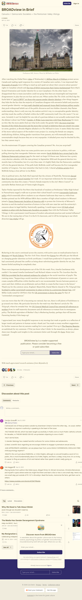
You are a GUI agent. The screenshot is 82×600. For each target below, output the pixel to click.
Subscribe (67, 3)
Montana (5, 255)
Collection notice (54, 585)
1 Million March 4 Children (56, 79)
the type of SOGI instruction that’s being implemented (48, 87)
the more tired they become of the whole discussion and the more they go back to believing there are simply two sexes (40, 124)
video (30, 79)
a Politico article (62, 168)
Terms (44, 585)
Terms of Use (51, 557)
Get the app (51, 590)
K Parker (4, 18)
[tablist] (11, 400)
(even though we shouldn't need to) (15, 510)
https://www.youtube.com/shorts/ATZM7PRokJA (22, 481)
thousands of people (10, 85)
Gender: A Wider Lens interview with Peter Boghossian (49, 120)
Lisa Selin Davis (15, 512)
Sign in (76, 3)
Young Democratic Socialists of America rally (26, 201)
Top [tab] (4, 501)
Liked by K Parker (12, 423)
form (63, 332)
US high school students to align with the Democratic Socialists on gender (38, 209)
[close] (61, 525)
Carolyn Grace (10, 420)
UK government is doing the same (48, 292)
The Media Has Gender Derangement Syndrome (23, 520)
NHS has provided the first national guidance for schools (24, 275)
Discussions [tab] (18, 501)
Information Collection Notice (40, 559)
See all (6, 547)
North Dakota (18, 255)
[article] (41, 511)
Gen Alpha (13, 219)
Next (74, 385)
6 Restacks (26, 370)
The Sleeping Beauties (70, 326)
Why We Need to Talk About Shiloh (17, 507)
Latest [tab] (10, 501)
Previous (9, 385)
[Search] (78, 501)
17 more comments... (7, 490)
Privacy (38, 585)
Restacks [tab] (16, 400)
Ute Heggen (9, 467)
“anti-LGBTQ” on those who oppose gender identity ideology (37, 99)
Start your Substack (35, 590)
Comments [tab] (7, 400)
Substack (30, 595)
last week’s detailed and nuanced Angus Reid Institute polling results (51, 105)
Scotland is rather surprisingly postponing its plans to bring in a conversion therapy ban (36, 290)
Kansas (53, 255)
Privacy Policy (57, 559)
